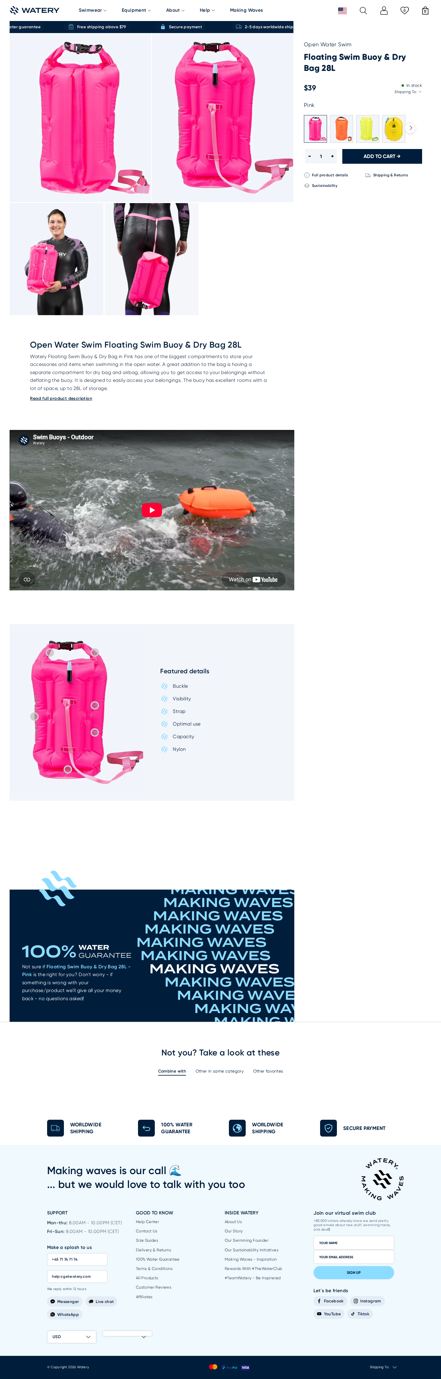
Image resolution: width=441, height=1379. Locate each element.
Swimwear (90, 10)
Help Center (147, 1221)
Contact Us (147, 1231)
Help (205, 10)
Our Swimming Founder (246, 1240)
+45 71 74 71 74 (64, 1259)
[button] (410, 128)
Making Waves (246, 10)
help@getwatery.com (71, 1276)
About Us (233, 1221)
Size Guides (147, 1240)
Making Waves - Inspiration (251, 1259)
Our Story (234, 1231)
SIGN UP (354, 1272)
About (173, 10)
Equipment (134, 10)
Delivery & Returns (153, 1250)
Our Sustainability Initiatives (251, 1250)
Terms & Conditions (154, 1268)
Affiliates (144, 1297)
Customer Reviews (153, 1287)
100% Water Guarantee (158, 1259)
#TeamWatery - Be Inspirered (253, 1278)
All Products (147, 1278)
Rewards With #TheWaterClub (253, 1268)
